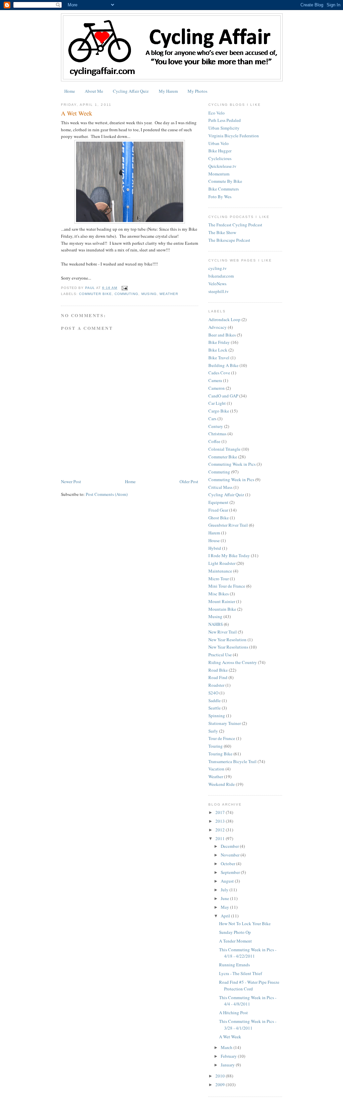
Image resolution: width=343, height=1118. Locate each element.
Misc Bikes (218, 594)
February (229, 1056)
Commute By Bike (225, 181)
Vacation (216, 769)
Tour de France (221, 738)
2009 (220, 1085)
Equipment (218, 502)
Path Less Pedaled (224, 120)
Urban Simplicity (223, 128)
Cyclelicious (219, 158)
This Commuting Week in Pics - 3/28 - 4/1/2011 (247, 1024)
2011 (220, 838)
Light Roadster (221, 563)
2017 (220, 812)
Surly (213, 731)
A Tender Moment (235, 941)
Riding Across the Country (232, 662)
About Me (94, 91)
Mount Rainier (221, 601)
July (225, 890)
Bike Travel (218, 358)
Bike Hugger (219, 151)
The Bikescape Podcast (229, 240)
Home (69, 91)
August (228, 881)
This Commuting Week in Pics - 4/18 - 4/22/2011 (247, 953)
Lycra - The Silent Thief (240, 973)
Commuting (126, 294)
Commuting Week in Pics (231, 479)
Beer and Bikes (222, 335)
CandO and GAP (223, 396)
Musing (149, 294)
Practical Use (220, 655)
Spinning (216, 716)
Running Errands (234, 965)
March (227, 1047)
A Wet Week (230, 1037)
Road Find (217, 677)
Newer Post (71, 481)
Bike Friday (219, 342)
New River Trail (222, 632)
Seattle (214, 708)
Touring (215, 746)
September (231, 872)
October (228, 864)
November (231, 855)
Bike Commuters (223, 189)
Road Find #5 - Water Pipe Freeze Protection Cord (249, 985)
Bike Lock (217, 350)
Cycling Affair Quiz (131, 91)
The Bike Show (222, 232)
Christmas (217, 434)
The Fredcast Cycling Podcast (235, 225)
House (214, 540)
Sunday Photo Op (235, 932)
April (226, 916)
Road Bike (218, 670)
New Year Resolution (227, 640)
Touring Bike (220, 754)
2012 (220, 830)
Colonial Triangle (224, 449)
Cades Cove (219, 373)
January (228, 1065)
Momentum (218, 174)
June (225, 898)
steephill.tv (218, 291)
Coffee (214, 441)
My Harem (168, 91)
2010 (220, 1076)
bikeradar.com (221, 276)
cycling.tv (217, 268)
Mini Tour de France (226, 586)
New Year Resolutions (228, 647)
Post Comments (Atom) (107, 494)
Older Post (189, 481)
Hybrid (214, 548)
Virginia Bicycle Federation (233, 136)
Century (215, 426)
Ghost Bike (218, 518)
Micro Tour (218, 579)
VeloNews (217, 284)
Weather (168, 294)
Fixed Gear (218, 510)
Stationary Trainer (224, 723)
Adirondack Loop (224, 319)
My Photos (197, 91)
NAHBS (215, 624)
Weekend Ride (221, 784)
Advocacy (217, 327)
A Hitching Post (233, 1013)
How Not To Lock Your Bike (245, 923)
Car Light (217, 403)
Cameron (216, 388)
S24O (213, 693)
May (225, 907)
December (230, 846)
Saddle (214, 700)
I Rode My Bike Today (229, 555)
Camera (215, 380)
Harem (214, 533)
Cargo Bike (218, 411)
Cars (212, 419)
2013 (220, 821)
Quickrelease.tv (222, 166)
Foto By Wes (219, 197)
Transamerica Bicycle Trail (232, 761)
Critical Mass (220, 487)
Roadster (216, 685)
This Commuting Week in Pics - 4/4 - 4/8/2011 (247, 1000)
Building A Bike (223, 365)
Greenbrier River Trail (228, 525)
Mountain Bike (222, 609)
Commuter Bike (95, 294)
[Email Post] (124, 288)
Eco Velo (216, 113)
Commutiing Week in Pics (232, 464)
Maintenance (220, 571)
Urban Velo (218, 143)
